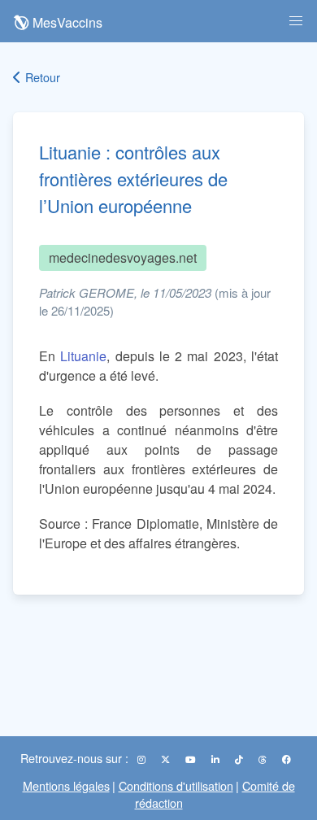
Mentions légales (66, 785)
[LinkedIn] (216, 758)
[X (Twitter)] (166, 758)
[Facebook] (286, 758)
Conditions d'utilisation (176, 785)
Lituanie (83, 356)
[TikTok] (240, 758)
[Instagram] (142, 758)
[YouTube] (192, 758)
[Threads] (264, 758)
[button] (296, 21)
